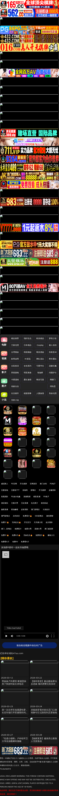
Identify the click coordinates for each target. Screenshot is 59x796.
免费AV (15, 541)
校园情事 (27, 393)
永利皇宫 (16, 516)
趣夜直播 (4, 509)
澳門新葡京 (5, 516)
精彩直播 (36, 496)
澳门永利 (43, 483)
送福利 (25, 490)
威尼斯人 (4, 483)
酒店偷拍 (4, 503)
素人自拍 (53, 345)
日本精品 (27, 345)
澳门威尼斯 (49, 529)
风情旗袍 (15, 372)
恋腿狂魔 (53, 366)
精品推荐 (15, 338)
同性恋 (53, 386)
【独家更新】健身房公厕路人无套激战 (44, 739)
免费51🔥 (5, 522)
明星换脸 (27, 372)
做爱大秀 (28, 529)
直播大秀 (38, 529)
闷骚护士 (53, 372)
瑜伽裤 (40, 372)
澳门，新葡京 (6, 529)
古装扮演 (15, 366)
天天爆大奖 (38, 522)
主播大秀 (14, 503)
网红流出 (40, 358)
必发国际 (24, 509)
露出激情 (27, 379)
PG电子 (53, 483)
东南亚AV (53, 352)
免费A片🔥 (16, 535)
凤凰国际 (4, 496)
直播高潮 (27, 496)
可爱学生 (40, 366)
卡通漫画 (15, 379)
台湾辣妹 (15, 352)
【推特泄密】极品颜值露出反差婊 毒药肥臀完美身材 (44, 682)
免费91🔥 (5, 535)
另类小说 (15, 400)
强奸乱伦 (27, 338)
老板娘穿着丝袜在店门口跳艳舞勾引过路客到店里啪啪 (44, 711)
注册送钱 (4, 490)
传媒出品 (15, 386)
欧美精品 (40, 338)
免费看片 (18, 529)
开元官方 (27, 522)
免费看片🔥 (27, 516)
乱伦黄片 (34, 503)
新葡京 (33, 490)
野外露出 (53, 358)
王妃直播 (24, 503)
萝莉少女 (53, 338)
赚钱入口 (51, 535)
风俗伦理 (53, 393)
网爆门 (53, 379)
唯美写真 (40, 379)
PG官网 (14, 483)
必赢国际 (52, 490)
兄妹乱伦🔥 (28, 535)
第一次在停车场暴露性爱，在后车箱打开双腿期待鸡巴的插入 (15, 712)
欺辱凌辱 (15, 358)
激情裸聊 (49, 516)
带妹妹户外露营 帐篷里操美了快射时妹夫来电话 (14, 682)
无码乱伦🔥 (16, 522)
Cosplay (40, 345)
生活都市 (15, 393)
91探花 (28, 358)
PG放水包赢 (15, 496)
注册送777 (15, 490)
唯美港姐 (40, 352)
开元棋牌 (23, 483)
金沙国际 (49, 522)
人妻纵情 (40, 393)
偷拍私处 (44, 503)
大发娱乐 (46, 509)
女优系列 (27, 366)
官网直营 (33, 483)
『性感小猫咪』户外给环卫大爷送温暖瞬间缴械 (15, 739)
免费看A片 (5, 541)
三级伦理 (15, 345)
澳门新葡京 (35, 509)
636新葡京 (39, 516)
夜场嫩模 (14, 509)
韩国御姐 (27, 352)
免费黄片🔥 (40, 535)
